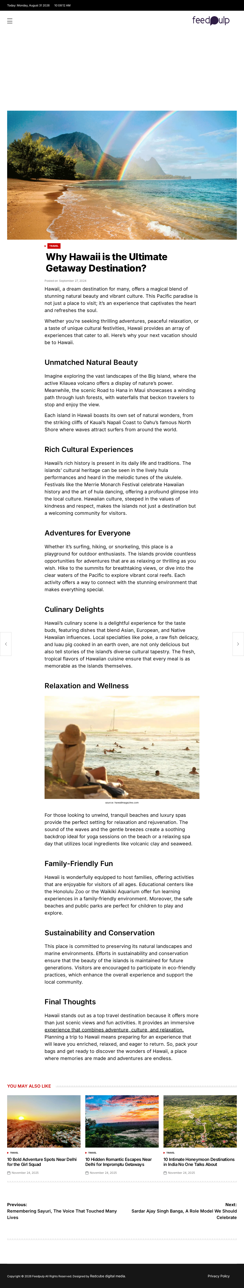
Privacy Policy (219, 1276)
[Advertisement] (122, 75)
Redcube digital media (107, 1276)
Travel (54, 245)
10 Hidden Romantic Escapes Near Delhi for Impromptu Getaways (118, 1162)
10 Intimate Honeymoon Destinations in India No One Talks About (198, 1162)
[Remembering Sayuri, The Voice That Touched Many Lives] (5, 644)
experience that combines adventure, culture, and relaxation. (114, 1030)
